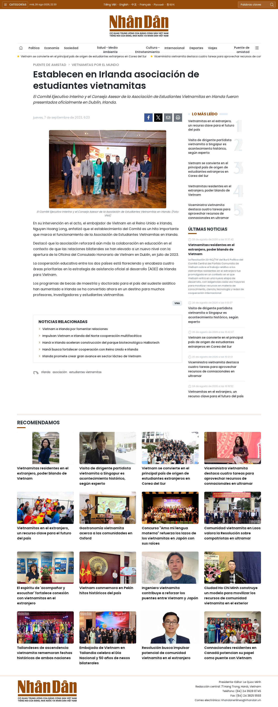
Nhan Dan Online (139, 26)
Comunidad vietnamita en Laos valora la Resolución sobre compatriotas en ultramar (232, 533)
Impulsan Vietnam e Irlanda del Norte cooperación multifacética (91, 336)
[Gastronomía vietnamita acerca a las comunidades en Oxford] (107, 508)
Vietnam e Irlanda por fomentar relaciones (75, 329)
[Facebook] (148, 117)
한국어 (171, 4)
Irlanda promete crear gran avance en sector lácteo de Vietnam (91, 356)
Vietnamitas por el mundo (95, 64)
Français (145, 4)
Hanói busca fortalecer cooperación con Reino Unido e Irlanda (90, 349)
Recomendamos (38, 422)
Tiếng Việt (109, 4)
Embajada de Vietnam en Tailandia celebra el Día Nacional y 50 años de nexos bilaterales (104, 655)
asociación (60, 372)
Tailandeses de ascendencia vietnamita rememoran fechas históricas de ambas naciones (44, 652)
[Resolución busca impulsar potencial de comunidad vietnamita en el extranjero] (170, 627)
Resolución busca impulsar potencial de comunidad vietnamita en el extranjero (166, 652)
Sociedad (71, 48)
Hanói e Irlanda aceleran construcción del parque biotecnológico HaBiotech (100, 342)
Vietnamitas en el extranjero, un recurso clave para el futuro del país (211, 125)
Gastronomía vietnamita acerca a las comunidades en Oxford (105, 533)
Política (34, 48)
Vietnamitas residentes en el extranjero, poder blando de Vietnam (209, 190)
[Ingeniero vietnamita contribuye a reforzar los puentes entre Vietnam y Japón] (170, 568)
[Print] (178, 117)
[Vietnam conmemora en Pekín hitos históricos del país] (107, 568)
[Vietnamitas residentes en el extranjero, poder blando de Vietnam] (45, 448)
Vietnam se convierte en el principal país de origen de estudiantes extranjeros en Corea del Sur (208, 169)
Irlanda (45, 372)
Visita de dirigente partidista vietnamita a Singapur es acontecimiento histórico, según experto (209, 146)
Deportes (196, 48)
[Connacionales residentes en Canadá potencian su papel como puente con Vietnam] (232, 627)
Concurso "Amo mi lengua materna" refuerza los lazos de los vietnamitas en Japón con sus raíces (169, 536)
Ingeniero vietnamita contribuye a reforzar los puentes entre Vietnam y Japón (170, 592)
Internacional (175, 48)
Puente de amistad (241, 49)
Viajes (212, 48)
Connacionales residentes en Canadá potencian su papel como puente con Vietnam (230, 652)
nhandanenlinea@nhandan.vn (241, 700)
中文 (134, 4)
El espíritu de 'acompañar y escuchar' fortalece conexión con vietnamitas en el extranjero (43, 595)
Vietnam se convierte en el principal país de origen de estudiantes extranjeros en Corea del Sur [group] (84, 56)
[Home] (21, 48)
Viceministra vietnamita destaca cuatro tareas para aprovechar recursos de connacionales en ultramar (209, 211)
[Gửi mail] (168, 117)
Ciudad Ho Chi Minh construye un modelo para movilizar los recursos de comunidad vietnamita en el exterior (231, 595)
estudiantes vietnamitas (85, 372)
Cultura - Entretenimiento (147, 49)
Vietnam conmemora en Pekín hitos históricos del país (106, 590)
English (124, 4)
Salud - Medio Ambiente (107, 49)
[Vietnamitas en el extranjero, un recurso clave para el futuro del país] (45, 508)
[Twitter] (158, 117)
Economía (51, 48)
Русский (159, 4)
